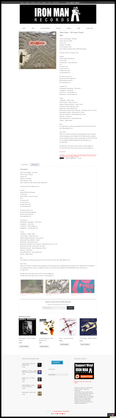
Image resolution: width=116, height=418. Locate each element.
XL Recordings (71, 156)
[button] (54, 34)
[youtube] (76, 2)
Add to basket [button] (44, 346)
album (95, 154)
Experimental (76, 155)
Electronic (70, 155)
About (24, 28)
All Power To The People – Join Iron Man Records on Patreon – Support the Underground (83, 389)
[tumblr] (78, 2)
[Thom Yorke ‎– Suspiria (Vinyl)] (83, 286)
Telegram (27, 2)
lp (86, 155)
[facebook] (68, 2)
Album (71, 154)
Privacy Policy (66, 411)
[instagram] (70, 2)
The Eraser (92, 155)
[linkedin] (75, 2)
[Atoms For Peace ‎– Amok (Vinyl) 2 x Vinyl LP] (58, 286)
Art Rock (62, 155)
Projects (58, 28)
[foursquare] (73, 2)
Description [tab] (25, 164)
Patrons (69, 28)
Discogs (38, 2)
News (33, 28)
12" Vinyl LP (67, 154)
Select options (24, 346)
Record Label (89, 28)
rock (89, 155)
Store (78, 28)
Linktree (49, 2)
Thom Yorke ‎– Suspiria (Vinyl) (77, 293)
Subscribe (70, 307)
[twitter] (66, 2)
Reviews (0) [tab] (35, 164)
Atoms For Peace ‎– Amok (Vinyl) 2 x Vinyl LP (55, 293)
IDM (80, 155)
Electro (66, 155)
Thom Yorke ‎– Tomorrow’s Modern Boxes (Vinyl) (29, 293)
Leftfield (84, 155)
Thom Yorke (88, 154)
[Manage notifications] (113, 415)
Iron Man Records (81, 154)
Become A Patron (56, 2)
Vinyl (66, 156)
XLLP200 (76, 156)
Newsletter (44, 2)
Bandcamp (33, 2)
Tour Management (45, 28)
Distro (75, 154)
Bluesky (22, 2)
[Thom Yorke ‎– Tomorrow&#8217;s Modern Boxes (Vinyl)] (32, 286)
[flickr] (71, 2)
